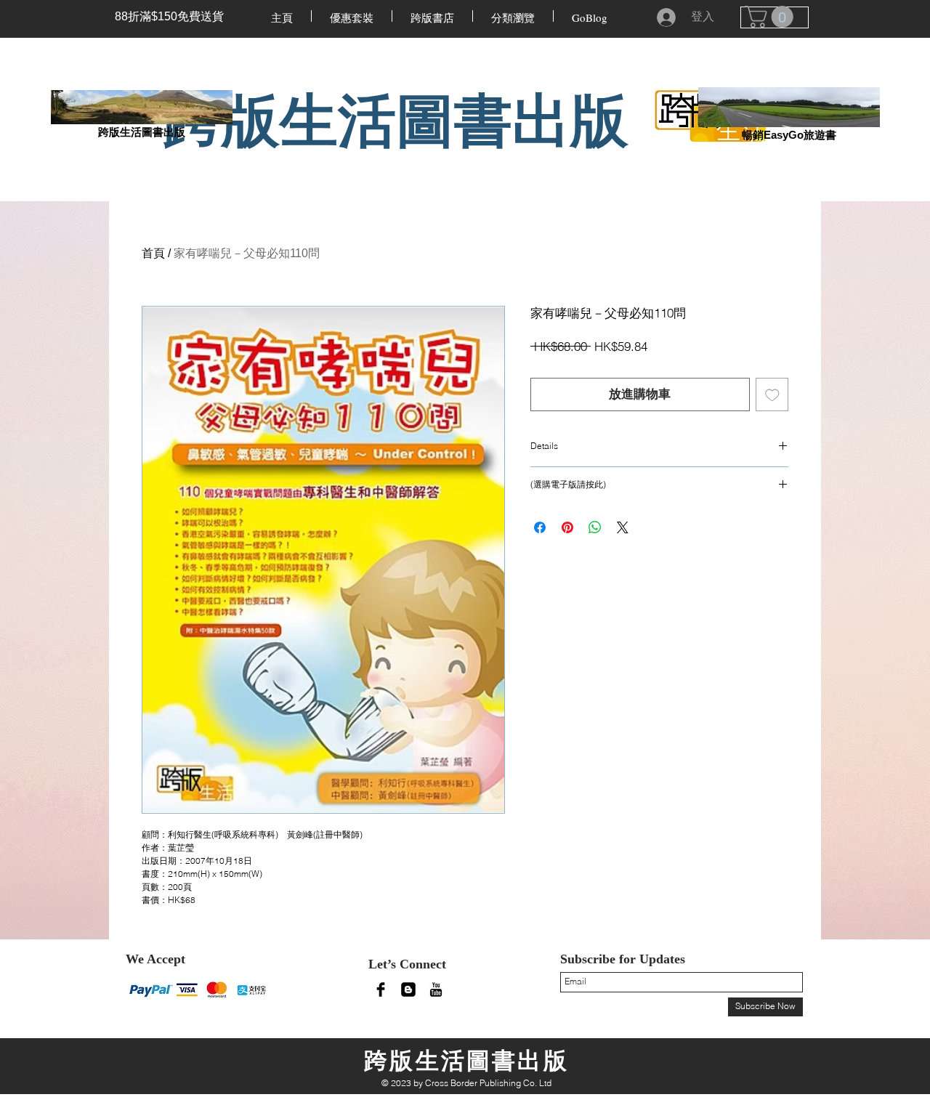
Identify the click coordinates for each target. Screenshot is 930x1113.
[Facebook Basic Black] (380, 989)
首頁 (153, 253)
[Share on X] (622, 527)
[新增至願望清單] (772, 394)
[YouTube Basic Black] (436, 989)
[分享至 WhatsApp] (595, 527)
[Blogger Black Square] (408, 989)
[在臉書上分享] (540, 527)
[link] (771, 17)
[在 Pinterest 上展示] (567, 527)
